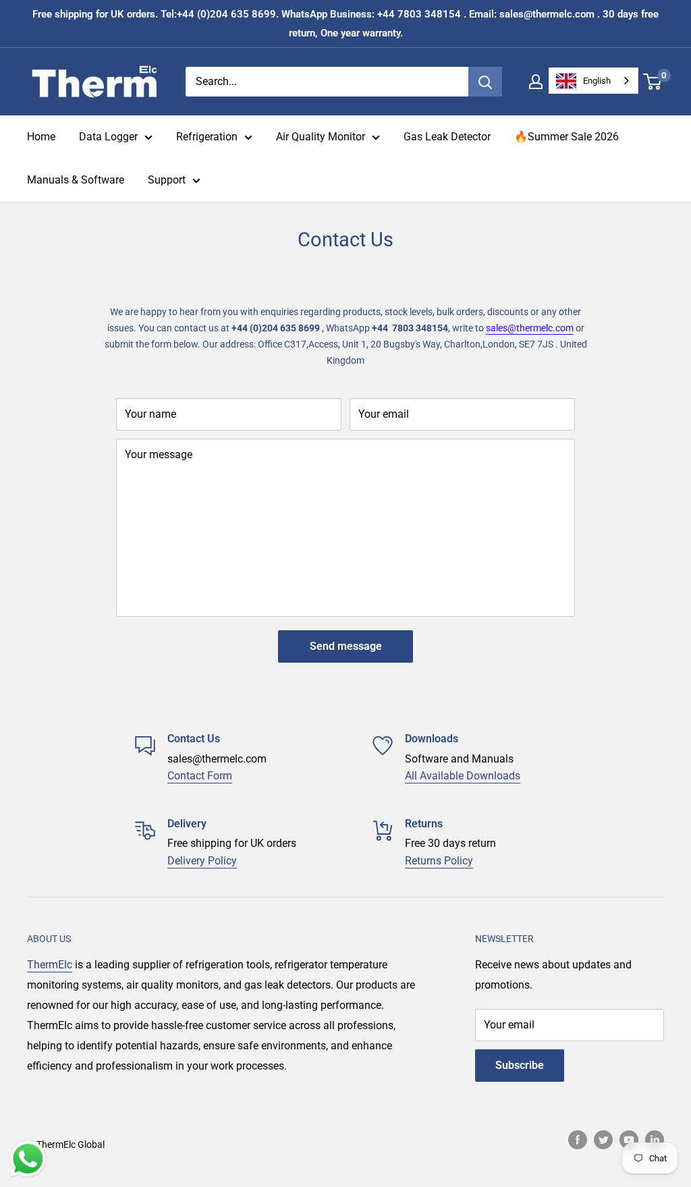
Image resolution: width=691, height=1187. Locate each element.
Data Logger (108, 136)
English (597, 81)
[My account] (536, 81)
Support (167, 179)
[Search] (485, 81)
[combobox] (593, 80)
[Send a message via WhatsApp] (28, 1159)
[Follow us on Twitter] (603, 1139)
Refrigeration (207, 136)
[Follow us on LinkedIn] (654, 1139)
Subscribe (519, 1065)
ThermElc (49, 964)
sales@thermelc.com (530, 328)
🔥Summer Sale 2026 (566, 136)
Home (41, 136)
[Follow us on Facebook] (577, 1139)
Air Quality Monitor (320, 136)
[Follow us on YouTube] (628, 1139)
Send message (346, 646)
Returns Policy (439, 860)
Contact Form (199, 775)
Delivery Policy (202, 860)
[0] (652, 82)
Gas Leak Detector (447, 136)
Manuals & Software (75, 179)
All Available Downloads (462, 775)
